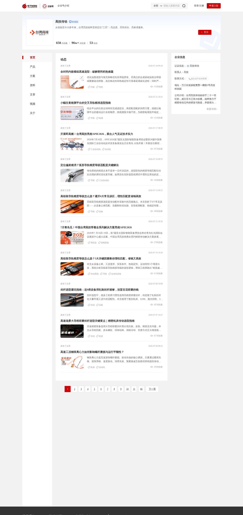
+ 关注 (204, 32)
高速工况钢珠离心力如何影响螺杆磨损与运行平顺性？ (92, 352)
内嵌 (93, 87)
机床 (101, 336)
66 (141, 389)
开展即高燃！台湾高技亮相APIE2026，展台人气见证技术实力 (97, 134)
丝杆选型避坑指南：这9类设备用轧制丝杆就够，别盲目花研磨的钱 (100, 289)
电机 (101, 87)
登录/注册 (199, 5)
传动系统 (95, 274)
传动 (93, 305)
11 (134, 389)
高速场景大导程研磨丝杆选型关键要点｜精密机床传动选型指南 (98, 320)
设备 (101, 211)
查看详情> (212, 109)
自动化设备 (116, 274)
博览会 (94, 243)
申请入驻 (213, 5)
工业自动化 (96, 149)
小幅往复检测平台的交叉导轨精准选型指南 (86, 102)
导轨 (93, 118)
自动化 (108, 149)
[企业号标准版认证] (74, 21)
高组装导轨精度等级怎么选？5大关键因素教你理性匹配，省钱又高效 (101, 258)
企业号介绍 (63, 5)
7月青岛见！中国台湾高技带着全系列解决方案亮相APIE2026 (96, 227)
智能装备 (105, 243)
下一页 (152, 389)
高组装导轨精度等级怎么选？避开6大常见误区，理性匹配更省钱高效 (101, 196)
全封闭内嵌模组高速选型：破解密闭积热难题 (87, 71)
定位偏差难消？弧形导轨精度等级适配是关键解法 (90, 165)
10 (127, 389)
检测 (101, 118)
